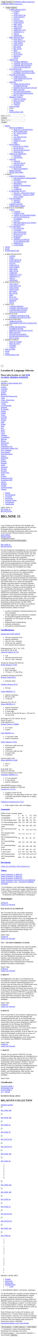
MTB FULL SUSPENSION (23, 129)
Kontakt (7, 1279)
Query (3, 116)
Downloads (9, 498)
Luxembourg (5, 437)
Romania (4, 463)
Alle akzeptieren (7, 1327)
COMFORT (18, 189)
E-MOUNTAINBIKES (17, 176)
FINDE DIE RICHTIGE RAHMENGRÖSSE (22, 85)
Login (11, 110)
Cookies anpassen (19, 1327)
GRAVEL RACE (19, 163)
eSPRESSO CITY (20, 30)
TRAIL (16, 135)
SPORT (16, 187)
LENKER (17, 211)
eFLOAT (17, 19)
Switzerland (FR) (6, 480)
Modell (7, 493)
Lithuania (4, 435)
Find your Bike (14, 106)
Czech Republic (6, 405)
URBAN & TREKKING (17, 154)
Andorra (3, 387)
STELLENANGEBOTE (22, 67)
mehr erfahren (5, 535)
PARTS (11, 210)
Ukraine (3, 486)
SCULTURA (18, 54)
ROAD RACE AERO (21, 146)
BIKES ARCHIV (15, 170)
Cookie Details (31, 1327)
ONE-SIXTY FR (19, 41)
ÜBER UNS (13, 60)
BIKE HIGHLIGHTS (16, 37)
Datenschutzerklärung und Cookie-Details (15, 1323)
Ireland (3, 424)
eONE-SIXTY (18, 21)
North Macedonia (7, 454)
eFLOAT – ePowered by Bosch (24, 193)
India (2, 422)
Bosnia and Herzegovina (9, 396)
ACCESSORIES (15, 226)
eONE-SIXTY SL (20, 15)
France (3, 415)
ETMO (16, 13)
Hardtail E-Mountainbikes (22, 185)
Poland (3, 459)
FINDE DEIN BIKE (16, 172)
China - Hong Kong (7, 400)
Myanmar (4, 445)
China (3, 398)
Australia (4, 391)
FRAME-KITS (19, 165)
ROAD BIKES (14, 144)
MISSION (17, 56)
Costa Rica (4, 402)
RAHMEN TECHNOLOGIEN (24, 73)
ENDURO (17, 139)
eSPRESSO (18, 28)
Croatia (3, 404)
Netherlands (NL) (7, 446)
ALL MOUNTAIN (20, 137)
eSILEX (16, 34)
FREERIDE (18, 183)
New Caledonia (6, 450)
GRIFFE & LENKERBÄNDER (25, 215)
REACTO (17, 52)
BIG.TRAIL (18, 49)
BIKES (7, 126)
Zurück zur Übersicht (8, 905)
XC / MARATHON (20, 133)
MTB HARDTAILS (20, 131)
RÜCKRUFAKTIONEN (22, 91)
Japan (3, 430)
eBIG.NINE (18, 24)
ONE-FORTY (18, 43)
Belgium (4, 394)
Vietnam (3, 489)
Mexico (3, 441)
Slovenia (4, 471)
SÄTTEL (17, 221)
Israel (2, 426)
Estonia (3, 411)
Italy (2, 428)
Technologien (9, 502)
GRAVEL (12, 159)
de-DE (7, 351)
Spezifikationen (10, 495)
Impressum (8, 1281)
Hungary (4, 418)
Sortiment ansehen (7, 1105)
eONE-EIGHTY (19, 17)
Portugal (3, 461)
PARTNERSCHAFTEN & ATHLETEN (23, 323)
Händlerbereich (10, 1285)
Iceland (3, 420)
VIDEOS (17, 104)
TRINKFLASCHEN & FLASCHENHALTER (21, 240)
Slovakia (4, 469)
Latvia (3, 433)
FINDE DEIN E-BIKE (17, 206)
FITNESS (17, 202)
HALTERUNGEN (20, 232)
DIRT (15, 50)
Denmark (4, 407)
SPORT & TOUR (20, 141)
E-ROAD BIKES (15, 198)
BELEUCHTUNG (20, 234)
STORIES (17, 103)
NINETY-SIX (18, 45)
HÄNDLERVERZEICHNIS (23, 93)
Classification (9, 504)
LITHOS (17, 11)
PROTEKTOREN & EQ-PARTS (25, 223)
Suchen (4, 118)
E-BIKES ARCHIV (16, 204)
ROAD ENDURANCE (22, 150)
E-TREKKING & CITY (17, 191)
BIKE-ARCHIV (19, 90)
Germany (4, 417)
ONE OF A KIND (20, 99)
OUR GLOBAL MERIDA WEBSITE (15, 376)
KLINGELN (18, 236)
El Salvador (5, 409)
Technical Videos (11, 500)
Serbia (3, 465)
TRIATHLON (18, 152)
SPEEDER (17, 156)
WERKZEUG (18, 243)
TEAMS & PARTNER (17, 75)
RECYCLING (18, 95)
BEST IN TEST (19, 101)
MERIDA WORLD (16, 97)
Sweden (3, 476)
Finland (3, 413)
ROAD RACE (19, 148)
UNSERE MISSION (21, 62)
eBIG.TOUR (18, 26)
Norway (3, 456)
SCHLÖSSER (18, 245)
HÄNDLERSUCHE (16, 112)
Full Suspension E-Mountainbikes (25, 178)
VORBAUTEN (19, 213)
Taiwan (3, 482)
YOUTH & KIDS (15, 167)
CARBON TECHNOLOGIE (23, 71)
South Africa (5, 473)
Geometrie (8, 497)
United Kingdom (6, 487)
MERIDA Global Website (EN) (11, 383)
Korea (3, 432)
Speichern (14, 1335)
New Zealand (5, 452)
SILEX (16, 58)
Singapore (4, 467)
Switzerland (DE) (7, 478)
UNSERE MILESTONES (22, 65)
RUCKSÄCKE (19, 228)
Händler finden (6, 537)
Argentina (4, 389)
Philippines (4, 458)
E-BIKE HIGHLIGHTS (17, 9)
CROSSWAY (18, 157)
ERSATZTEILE (19, 224)
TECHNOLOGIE (15, 69)
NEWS (7, 247)
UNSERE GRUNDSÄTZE (23, 63)
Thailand (4, 484)
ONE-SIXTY (18, 39)
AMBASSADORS (20, 77)
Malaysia (4, 439)
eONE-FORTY (19, 22)
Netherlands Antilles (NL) (9, 448)
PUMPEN (17, 238)
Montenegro (5, 443)
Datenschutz (9, 1283)
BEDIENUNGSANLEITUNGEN (25, 88)
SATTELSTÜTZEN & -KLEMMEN (22, 218)
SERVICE (12, 82)
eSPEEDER (18, 36)
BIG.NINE (17, 47)
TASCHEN (17, 230)
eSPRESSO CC (19, 32)
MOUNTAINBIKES (16, 128)
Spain (3, 474)
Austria (3, 392)
